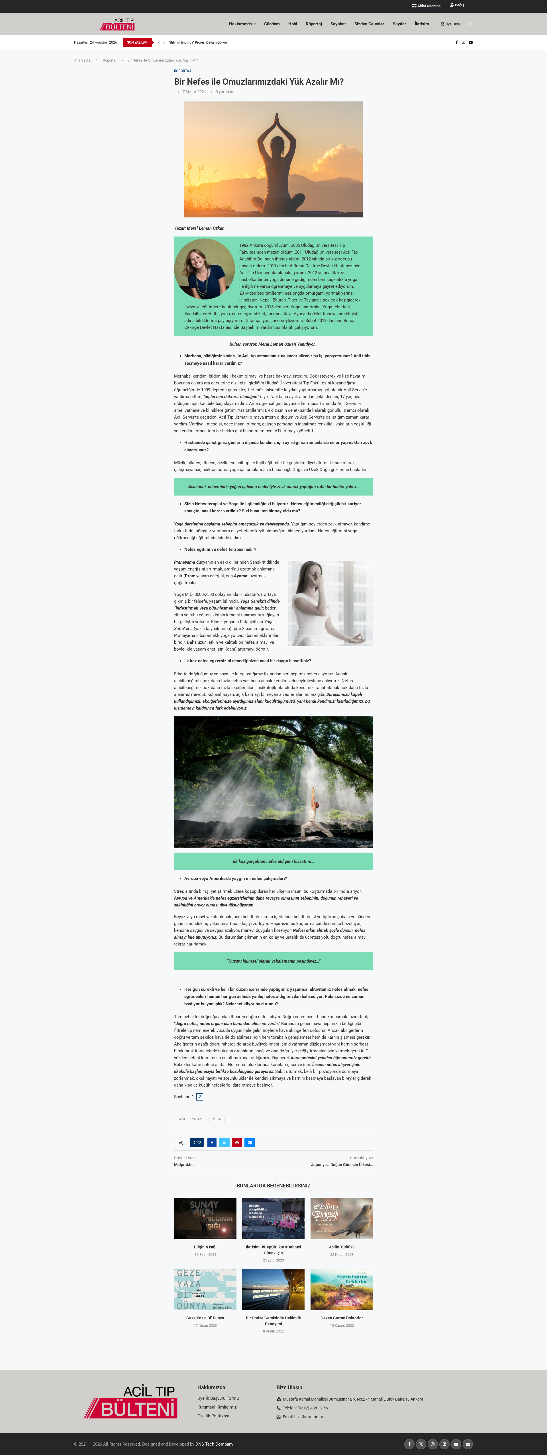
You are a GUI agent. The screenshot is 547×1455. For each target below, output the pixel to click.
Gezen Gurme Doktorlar (342, 1318)
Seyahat (338, 24)
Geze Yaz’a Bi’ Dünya (205, 1318)
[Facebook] (456, 42)
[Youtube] (470, 42)
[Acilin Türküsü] (342, 1218)
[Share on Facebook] (212, 1142)
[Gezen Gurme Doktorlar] (342, 1289)
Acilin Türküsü (341, 1247)
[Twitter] (463, 42)
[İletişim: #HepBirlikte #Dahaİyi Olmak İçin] (273, 1218)
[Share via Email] (249, 1142)
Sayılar (399, 24)
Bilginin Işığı (205, 1247)
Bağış (459, 5)
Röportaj (314, 24)
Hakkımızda (211, 1387)
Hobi (292, 24)
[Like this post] (199, 1142)
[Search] (470, 24)
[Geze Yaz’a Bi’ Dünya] (205, 1289)
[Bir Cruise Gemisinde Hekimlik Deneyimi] (273, 1289)
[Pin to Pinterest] (237, 1142)
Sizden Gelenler (369, 24)
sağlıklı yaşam (190, 1119)
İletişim (422, 24)
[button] (158, 42)
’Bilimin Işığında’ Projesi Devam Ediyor (198, 42)
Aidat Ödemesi (429, 6)
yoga (216, 1119)
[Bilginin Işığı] (205, 1218)
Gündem (272, 24)
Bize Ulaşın (289, 1387)
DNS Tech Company (214, 1444)
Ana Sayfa (82, 60)
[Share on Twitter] (224, 1142)
